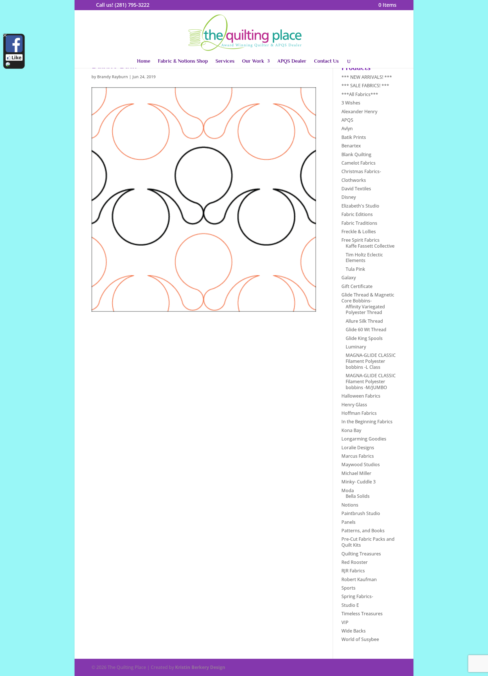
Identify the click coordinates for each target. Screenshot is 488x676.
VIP (344, 622)
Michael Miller (356, 473)
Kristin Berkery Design (200, 667)
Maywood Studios (360, 464)
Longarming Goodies (363, 439)
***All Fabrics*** (359, 94)
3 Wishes (350, 103)
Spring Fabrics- (357, 596)
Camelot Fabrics (358, 163)
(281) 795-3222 (132, 4)
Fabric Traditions (359, 223)
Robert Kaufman (359, 579)
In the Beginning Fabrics (367, 421)
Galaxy (348, 277)
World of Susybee (360, 639)
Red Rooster (354, 562)
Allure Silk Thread (364, 321)
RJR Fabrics (353, 571)
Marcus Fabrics (357, 456)
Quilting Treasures (361, 554)
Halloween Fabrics (360, 396)
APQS (347, 120)
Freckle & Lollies (358, 231)
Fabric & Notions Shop (183, 61)
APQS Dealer (291, 61)
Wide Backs (353, 631)
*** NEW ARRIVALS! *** (366, 77)
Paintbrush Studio (360, 513)
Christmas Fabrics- (361, 171)
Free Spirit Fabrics (360, 240)
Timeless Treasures (362, 613)
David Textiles (356, 189)
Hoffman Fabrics (359, 413)
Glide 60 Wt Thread (366, 329)
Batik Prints (353, 137)
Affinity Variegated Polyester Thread (365, 310)
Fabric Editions (357, 214)
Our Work (253, 61)
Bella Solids (358, 496)
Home (143, 61)
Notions (349, 505)
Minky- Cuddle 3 (358, 482)
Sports (348, 588)
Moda (347, 490)
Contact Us (326, 61)
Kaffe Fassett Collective (370, 246)
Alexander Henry (359, 111)
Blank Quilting (356, 154)
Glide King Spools (364, 338)
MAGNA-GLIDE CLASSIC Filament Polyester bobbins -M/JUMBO (371, 381)
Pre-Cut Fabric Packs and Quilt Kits (368, 542)
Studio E (350, 605)
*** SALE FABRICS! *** (365, 85)
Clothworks (353, 180)
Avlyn (347, 128)
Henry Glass (354, 405)
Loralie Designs (357, 447)
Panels (348, 522)
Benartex (351, 146)
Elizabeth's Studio (360, 206)
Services (224, 61)
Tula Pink (355, 269)
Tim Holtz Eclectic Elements (364, 258)
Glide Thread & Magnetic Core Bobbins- (367, 298)
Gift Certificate (356, 286)
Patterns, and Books (363, 530)
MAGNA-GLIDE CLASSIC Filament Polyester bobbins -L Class (371, 361)
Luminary (356, 347)
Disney (348, 197)
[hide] (4, 35)
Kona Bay (351, 430)
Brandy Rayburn (112, 76)
